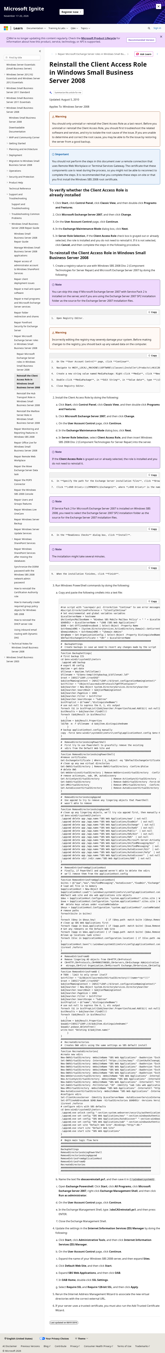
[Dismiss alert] (158, 6)
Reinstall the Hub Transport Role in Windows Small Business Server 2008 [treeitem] (28, 399)
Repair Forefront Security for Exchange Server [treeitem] (26, 326)
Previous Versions (30, 1346)
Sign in (157, 28)
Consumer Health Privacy (97, 1346)
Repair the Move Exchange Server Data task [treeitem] (26, 470)
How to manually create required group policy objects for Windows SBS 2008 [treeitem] (27, 608)
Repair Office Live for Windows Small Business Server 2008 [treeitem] (25, 446)
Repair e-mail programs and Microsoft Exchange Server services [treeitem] (27, 302)
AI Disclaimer (10, 1346)
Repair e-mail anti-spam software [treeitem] (27, 290)
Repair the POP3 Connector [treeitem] (23, 482)
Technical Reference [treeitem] (20, 188)
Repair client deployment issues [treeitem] (24, 281)
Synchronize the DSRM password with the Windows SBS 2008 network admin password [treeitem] (26, 574)
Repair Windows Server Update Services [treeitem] (26, 531)
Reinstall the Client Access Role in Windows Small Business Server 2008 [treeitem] (28, 381)
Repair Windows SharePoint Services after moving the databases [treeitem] (24, 554)
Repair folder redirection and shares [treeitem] (26, 314)
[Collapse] (40, 51)
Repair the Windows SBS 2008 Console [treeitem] (25, 491)
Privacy (74, 1346)
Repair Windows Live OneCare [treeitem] (25, 511)
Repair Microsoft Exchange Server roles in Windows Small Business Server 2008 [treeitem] (26, 361)
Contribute (60, 1346)
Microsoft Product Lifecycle (98, 38)
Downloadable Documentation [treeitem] (17, 129)
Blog (46, 1346)
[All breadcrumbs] (52, 54)
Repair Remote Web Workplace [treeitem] (25, 458)
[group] (104, 375)
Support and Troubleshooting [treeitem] (20, 206)
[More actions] (157, 54)
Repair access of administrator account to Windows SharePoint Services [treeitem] (26, 267)
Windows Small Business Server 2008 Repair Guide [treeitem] (25, 237)
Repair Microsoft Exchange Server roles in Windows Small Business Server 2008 (92, 53)
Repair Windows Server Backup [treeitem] (26, 521)
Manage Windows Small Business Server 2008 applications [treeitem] (27, 251)
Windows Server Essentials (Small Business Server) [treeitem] (20, 66)
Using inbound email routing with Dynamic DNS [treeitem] (26, 633)
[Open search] (149, 28)
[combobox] (22, 57)
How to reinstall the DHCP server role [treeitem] (24, 621)
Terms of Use (124, 1346)
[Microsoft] (6, 28)
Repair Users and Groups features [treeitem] (23, 501)
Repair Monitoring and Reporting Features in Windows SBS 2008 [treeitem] (26, 432)
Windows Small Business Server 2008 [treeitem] (22, 119)
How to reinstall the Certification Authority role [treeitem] (26, 592)
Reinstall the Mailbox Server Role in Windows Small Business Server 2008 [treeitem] (28, 417)
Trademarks (141, 1346)
